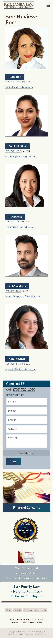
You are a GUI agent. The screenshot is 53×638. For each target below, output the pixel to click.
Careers (17, 610)
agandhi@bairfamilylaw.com (20, 369)
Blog (8, 610)
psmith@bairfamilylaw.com (20, 227)
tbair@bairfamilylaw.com (19, 87)
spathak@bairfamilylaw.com (20, 156)
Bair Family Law (20, 5)
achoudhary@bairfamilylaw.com (22, 296)
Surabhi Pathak (17, 146)
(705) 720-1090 (24, 389)
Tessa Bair (15, 76)
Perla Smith (15, 216)
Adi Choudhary (17, 286)
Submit (13, 461)
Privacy (43, 610)
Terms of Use (30, 610)
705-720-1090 (13, 81)
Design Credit (40, 634)
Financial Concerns (26, 507)
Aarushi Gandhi (17, 358)
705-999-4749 (13, 291)
